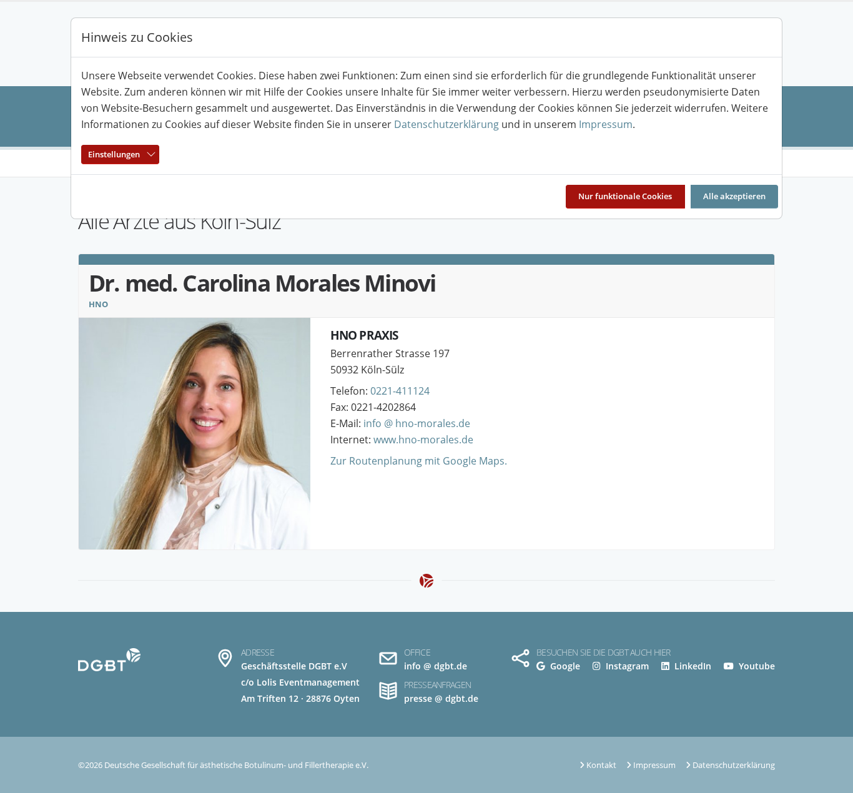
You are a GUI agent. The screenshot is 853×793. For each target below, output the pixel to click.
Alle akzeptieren (734, 196)
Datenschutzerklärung (446, 124)
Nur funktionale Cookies (625, 196)
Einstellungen (114, 154)
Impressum (606, 124)
